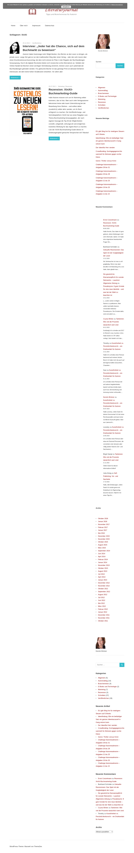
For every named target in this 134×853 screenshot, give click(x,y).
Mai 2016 (101, 533)
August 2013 (102, 571)
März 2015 (102, 548)
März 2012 (102, 606)
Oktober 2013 (103, 568)
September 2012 (104, 592)
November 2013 (104, 565)
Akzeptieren (66, 7)
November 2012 (104, 586)
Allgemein (101, 87)
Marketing (61, 86)
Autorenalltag (103, 90)
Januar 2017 (102, 530)
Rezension (69, 86)
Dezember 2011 (103, 615)
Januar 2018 (102, 521)
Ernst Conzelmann (110, 220)
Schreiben (101, 105)
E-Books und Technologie (107, 96)
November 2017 (104, 524)
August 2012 (102, 594)
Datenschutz (49, 26)
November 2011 (103, 618)
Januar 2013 (102, 580)
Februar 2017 (103, 527)
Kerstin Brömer (108, 397)
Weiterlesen (14, 77)
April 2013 (101, 577)
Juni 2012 (101, 600)
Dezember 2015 (104, 536)
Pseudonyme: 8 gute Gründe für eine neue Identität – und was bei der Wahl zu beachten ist (110, 802)
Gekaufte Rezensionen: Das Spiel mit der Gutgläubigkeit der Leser (113, 253)
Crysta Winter (108, 319)
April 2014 (101, 556)
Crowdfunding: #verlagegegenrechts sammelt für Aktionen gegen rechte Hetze (109, 154)
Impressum (36, 26)
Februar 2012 (103, 609)
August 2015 (102, 545)
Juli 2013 (101, 574)
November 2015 (104, 539)
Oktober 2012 (103, 589)
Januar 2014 (102, 562)
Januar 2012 (102, 612)
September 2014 (104, 551)
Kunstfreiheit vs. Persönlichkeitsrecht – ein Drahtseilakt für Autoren (113, 346)
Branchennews (103, 93)
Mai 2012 (101, 603)
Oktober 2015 (103, 542)
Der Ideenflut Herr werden (105, 148)
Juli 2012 (101, 597)
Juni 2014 (101, 554)
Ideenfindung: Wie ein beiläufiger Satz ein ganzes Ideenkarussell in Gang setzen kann (109, 141)
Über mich (23, 26)
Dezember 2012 (104, 583)
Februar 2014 (103, 559)
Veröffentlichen (36, 43)
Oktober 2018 (103, 518)
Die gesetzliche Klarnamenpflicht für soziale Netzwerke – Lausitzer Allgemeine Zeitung (109, 796)
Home (13, 26)
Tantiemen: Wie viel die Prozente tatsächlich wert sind (113, 322)
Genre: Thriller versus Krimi (106, 161)
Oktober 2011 (103, 621)
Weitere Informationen (117, 4)
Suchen (98, 62)
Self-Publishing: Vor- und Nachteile (110, 476)
